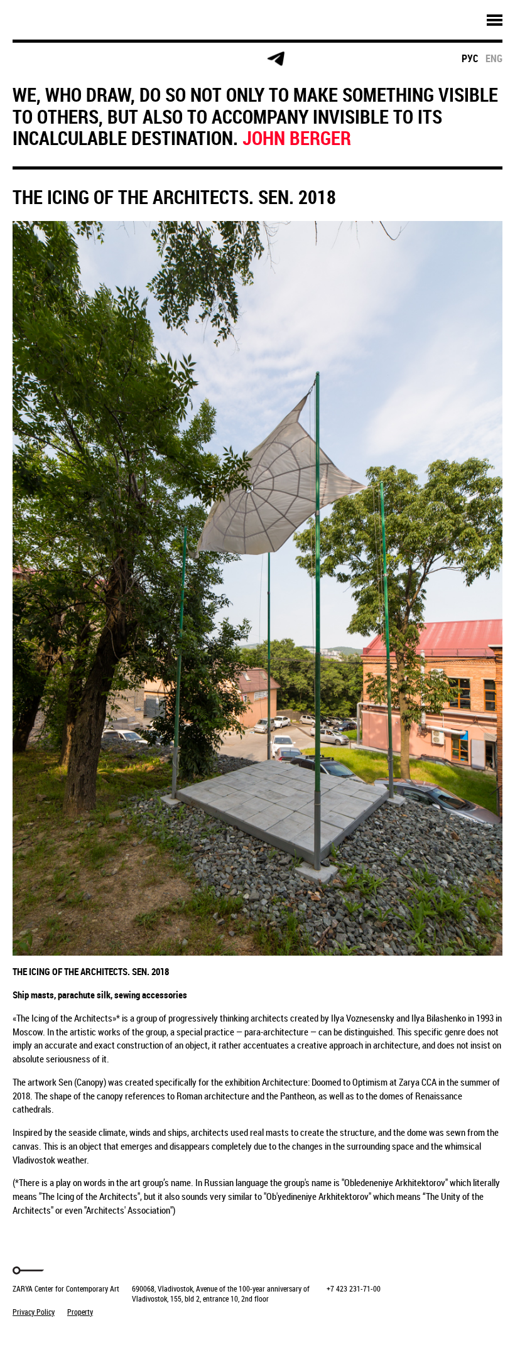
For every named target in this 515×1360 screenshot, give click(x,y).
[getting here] (131, 59)
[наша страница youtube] (227, 59)
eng (493, 58)
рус (470, 58)
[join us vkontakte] (179, 59)
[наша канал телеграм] (276, 59)
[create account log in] (82, 59)
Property (80, 1312)
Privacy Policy (34, 1312)
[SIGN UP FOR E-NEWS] (34, 59)
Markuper (45, 1335)
